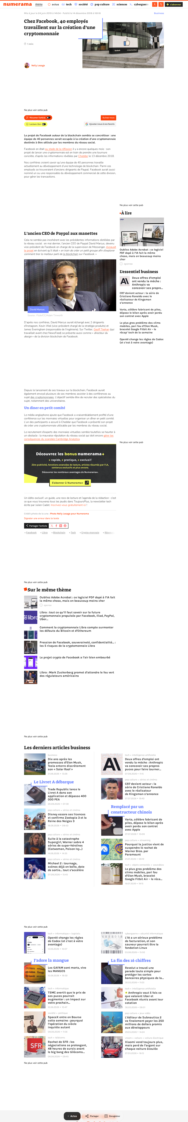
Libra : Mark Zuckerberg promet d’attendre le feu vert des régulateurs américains (77, 674)
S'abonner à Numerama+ (67, 482)
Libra (45, 532)
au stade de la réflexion (58, 149)
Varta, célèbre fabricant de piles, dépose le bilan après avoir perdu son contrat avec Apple (141, 313)
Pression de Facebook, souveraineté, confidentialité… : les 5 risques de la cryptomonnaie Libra (78, 644)
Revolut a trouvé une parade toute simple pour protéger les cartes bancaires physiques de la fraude (143, 973)
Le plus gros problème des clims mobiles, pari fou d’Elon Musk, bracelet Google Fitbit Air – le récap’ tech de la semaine (140, 327)
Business (159, 13)
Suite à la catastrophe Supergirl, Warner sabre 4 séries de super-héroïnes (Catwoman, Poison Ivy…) (66, 844)
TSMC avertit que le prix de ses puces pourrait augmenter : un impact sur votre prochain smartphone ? (67, 997)
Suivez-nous (108, 117)
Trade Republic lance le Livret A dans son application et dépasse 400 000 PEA (67, 794)
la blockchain (70, 254)
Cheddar (83, 156)
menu (38, 4)
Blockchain (59, 532)
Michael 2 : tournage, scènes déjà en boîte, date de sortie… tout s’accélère (66, 867)
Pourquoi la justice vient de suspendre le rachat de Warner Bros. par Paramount (144, 849)
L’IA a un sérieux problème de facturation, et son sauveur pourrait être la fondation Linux (143, 942)
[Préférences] (161, 4)
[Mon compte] (154, 4)
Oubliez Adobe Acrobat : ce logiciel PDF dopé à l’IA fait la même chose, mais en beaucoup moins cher (77, 599)
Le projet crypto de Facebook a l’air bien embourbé (75, 657)
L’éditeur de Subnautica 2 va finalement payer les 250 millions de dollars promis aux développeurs (144, 1022)
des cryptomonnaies (42, 397)
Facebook (31, 532)
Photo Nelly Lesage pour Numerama (69, 513)
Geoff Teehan (101, 329)
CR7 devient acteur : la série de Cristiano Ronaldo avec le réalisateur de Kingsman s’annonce (139, 297)
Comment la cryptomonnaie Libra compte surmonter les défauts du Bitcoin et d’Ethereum (76, 629)
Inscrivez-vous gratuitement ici (68, 505)
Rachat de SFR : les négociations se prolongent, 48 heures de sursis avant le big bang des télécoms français (67, 1047)
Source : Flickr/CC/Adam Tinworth (45, 315)
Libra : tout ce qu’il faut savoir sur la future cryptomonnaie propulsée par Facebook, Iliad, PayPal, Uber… (77, 616)
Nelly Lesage (38, 65)
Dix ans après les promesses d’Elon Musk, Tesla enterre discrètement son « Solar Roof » (67, 764)
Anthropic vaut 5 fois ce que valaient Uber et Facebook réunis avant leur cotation (144, 998)
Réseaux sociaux (114, 532)
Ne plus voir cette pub (35, 110)
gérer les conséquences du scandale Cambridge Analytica (69, 437)
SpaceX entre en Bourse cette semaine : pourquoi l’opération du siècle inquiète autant (65, 1022)
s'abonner (175, 4)
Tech (73, 532)
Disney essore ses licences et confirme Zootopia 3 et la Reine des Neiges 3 (67, 818)
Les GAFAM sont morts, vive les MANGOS (67, 969)
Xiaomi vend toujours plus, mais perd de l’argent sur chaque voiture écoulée (144, 1045)
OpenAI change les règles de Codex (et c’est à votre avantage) (141, 341)
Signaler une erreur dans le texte (41, 518)
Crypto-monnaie (90, 532)
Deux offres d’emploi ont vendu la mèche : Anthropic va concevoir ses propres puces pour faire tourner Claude (147, 283)
